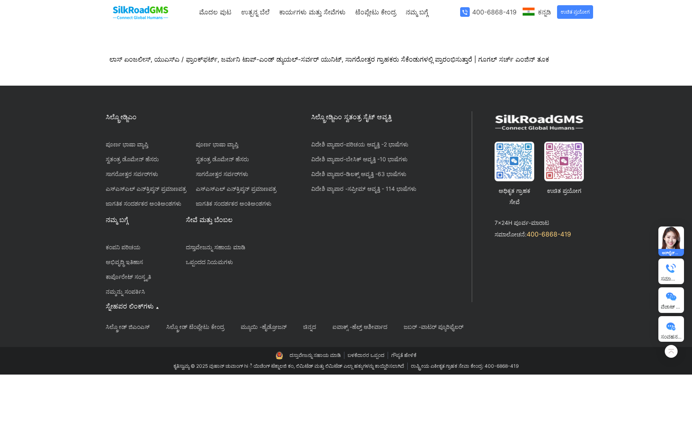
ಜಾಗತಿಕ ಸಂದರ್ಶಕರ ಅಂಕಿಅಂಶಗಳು (143, 203)
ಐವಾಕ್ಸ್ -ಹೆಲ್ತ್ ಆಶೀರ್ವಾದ (359, 326)
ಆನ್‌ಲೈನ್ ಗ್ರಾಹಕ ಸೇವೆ (672, 252)
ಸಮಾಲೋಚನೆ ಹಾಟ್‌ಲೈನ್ (672, 279)
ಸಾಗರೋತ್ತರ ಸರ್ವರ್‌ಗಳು (132, 173)
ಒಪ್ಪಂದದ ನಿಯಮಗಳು (209, 262)
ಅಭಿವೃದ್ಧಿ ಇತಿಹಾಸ (124, 262)
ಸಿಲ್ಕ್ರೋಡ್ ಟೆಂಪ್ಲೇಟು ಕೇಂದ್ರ (195, 326)
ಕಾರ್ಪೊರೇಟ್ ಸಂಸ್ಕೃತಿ (128, 276)
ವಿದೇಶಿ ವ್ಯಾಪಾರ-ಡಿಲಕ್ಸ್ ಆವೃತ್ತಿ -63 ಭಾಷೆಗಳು (358, 173)
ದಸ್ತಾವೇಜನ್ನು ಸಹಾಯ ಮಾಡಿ (215, 247)
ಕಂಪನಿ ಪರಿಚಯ (123, 247)
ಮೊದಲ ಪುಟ (215, 12)
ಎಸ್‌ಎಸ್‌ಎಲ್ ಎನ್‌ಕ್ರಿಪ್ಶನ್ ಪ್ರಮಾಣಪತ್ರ (146, 188)
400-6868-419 (494, 12)
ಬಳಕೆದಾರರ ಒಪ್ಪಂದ (366, 355)
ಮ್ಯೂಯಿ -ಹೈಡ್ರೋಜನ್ (264, 326)
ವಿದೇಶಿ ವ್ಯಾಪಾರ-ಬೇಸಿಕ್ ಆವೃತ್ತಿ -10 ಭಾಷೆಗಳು (359, 159)
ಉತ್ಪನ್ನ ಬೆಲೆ (255, 12)
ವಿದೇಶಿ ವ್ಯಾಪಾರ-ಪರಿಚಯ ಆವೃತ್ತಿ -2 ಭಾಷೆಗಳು (359, 144)
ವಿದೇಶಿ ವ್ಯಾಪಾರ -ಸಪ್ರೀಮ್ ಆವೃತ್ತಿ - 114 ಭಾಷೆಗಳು (363, 188)
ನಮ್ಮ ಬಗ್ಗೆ (417, 12)
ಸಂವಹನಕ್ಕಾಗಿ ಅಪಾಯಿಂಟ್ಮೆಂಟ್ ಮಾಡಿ (672, 337)
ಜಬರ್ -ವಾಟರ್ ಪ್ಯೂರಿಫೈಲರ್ (433, 326)
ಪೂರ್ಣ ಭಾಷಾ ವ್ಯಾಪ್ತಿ (127, 144)
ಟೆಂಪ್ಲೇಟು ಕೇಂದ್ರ (375, 12)
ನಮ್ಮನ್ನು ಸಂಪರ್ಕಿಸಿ (125, 291)
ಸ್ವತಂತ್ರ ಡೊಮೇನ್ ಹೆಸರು (132, 159)
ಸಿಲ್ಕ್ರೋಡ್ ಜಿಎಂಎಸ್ (128, 326)
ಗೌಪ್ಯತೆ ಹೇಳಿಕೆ (403, 355)
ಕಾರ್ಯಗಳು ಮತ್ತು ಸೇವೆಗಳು (312, 12)
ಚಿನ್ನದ (309, 326)
